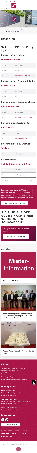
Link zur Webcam (11, 424)
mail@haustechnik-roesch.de (23, 117)
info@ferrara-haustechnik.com (24, 75)
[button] (35, 5)
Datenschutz (6, 437)
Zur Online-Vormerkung (16, 236)
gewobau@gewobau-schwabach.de (16, 379)
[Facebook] (2, 419)
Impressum (22, 434)
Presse (16, 431)
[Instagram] (6, 419)
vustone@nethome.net (22, 175)
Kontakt (24, 431)
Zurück (6, 180)
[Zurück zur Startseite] (8, 5)
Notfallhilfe (6, 431)
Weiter (31, 180)
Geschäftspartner (8, 434)
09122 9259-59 (16, 203)
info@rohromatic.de (21, 138)
